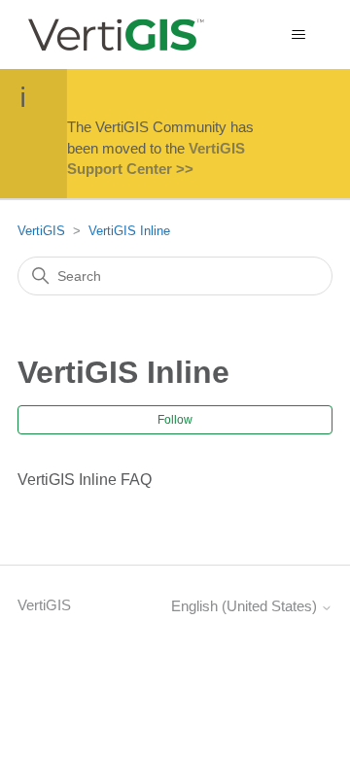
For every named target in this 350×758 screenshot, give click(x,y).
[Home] (115, 34)
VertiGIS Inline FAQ (85, 479)
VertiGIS (41, 231)
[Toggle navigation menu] (297, 35)
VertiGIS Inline (129, 231)
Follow (175, 420)
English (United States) (246, 606)
